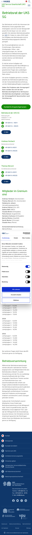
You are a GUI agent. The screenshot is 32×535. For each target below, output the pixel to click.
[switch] (27, 271)
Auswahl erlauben (16, 294)
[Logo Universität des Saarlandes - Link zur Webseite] (8, 511)
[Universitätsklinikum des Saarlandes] (6, 1)
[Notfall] (26, 1)
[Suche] (29, 1)
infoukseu (20, 495)
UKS (6, 35)
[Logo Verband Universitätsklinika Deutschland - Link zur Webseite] (8, 516)
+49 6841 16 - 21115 (21, 493)
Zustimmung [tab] (5, 238)
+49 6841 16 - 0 (22, 491)
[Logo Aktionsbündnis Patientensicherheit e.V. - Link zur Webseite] (23, 510)
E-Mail (6, 132)
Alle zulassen (16, 289)
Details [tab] (16, 238)
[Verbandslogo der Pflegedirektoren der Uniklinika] (23, 517)
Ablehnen (16, 300)
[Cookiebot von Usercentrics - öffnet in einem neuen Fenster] (23, 233)
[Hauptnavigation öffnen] (29, 5)
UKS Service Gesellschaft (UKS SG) (13, 5)
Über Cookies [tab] (26, 238)
